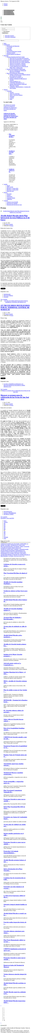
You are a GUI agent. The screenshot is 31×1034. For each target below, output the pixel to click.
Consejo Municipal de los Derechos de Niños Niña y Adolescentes (19, 67)
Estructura (6, 55)
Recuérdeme (6, 31)
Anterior (6, 522)
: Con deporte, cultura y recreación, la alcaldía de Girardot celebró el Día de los (15, 547)
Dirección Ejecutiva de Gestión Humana (19, 61)
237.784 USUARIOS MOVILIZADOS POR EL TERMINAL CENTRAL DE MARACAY (15, 307)
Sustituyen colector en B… (11, 171)
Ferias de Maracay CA (15, 81)
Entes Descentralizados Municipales (15, 73)
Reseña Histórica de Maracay (14, 54)
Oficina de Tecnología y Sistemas (18, 63)
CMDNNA (9, 199)
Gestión (5, 184)
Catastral (12, 97)
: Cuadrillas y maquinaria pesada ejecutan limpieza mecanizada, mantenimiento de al (14, 550)
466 (4, 529)
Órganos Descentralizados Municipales (16, 69)
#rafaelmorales (7, 294)
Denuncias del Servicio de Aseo (14, 204)
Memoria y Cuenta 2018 (12, 189)
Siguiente (6, 537)
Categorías (9, 91)
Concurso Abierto (11, 198)
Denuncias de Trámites (12, 203)
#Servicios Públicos (8, 295)
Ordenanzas (9, 196)
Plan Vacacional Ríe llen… (11, 135)
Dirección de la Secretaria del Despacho (19, 58)
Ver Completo (4, 299)
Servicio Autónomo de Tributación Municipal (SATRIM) (18, 71)
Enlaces (5, 192)
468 (4, 531)
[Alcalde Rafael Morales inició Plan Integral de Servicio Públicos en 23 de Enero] (15, 212)
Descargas (9, 193)
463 (4, 525)
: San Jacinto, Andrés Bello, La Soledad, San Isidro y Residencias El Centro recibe (14, 544)
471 (4, 535)
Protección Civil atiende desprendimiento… (11, 852)
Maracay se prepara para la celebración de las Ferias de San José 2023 (15, 397)
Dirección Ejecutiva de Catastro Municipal (20, 62)
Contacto (6, 200)
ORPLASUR (10, 187)
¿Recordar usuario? (9, 35)
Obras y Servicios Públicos (16, 95)
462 (4, 523)
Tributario (12, 96)
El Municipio (7, 44)
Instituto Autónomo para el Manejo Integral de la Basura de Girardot (20, 75)
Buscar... (3, 40)
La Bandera (9, 50)
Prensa (11, 225)
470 (4, 534)
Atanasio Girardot (11, 52)
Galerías (6, 5)
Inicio (5, 43)
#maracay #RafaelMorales (10, 513)
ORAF (8, 185)
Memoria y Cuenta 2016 (12, 188)
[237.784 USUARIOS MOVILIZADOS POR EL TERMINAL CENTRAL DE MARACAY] (15, 302)
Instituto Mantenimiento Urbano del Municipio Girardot (18, 85)
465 (4, 527)
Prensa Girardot (9, 224)
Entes (11, 99)
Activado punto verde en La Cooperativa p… (12, 664)
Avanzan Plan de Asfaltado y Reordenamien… (13, 618)
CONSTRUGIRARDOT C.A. (17, 82)
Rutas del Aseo (10, 191)
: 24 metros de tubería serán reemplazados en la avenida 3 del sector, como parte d (13, 552)
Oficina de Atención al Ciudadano (18, 65)
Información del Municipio (13, 46)
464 (4, 526)
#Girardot (6, 297)
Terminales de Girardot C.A (16, 77)
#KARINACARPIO (9, 514)
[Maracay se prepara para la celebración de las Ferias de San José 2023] (15, 392)
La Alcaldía (9, 47)
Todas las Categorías (14, 93)
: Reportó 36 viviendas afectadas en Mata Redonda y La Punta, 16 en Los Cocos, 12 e (15, 555)
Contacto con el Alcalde (12, 202)
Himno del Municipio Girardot (14, 51)
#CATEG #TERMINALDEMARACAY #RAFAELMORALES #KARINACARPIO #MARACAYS (14, 385)
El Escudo (9, 48)
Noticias (6, 3)
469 (4, 533)
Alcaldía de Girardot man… (12, 152)
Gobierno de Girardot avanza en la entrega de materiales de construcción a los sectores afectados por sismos (11, 116)
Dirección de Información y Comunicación (20, 59)
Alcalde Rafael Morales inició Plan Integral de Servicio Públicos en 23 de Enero (15, 218)
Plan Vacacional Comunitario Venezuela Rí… (13, 791)
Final (5, 538)
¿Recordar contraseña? (10, 37)
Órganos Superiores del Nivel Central (15, 57)
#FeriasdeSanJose (8, 511)
